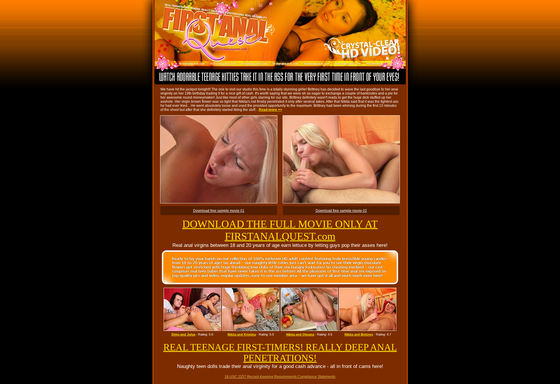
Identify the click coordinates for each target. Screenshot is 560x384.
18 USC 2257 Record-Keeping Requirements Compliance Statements (280, 377)
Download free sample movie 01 (218, 211)
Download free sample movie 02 (341, 211)
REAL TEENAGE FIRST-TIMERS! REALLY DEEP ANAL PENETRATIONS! (280, 352)
